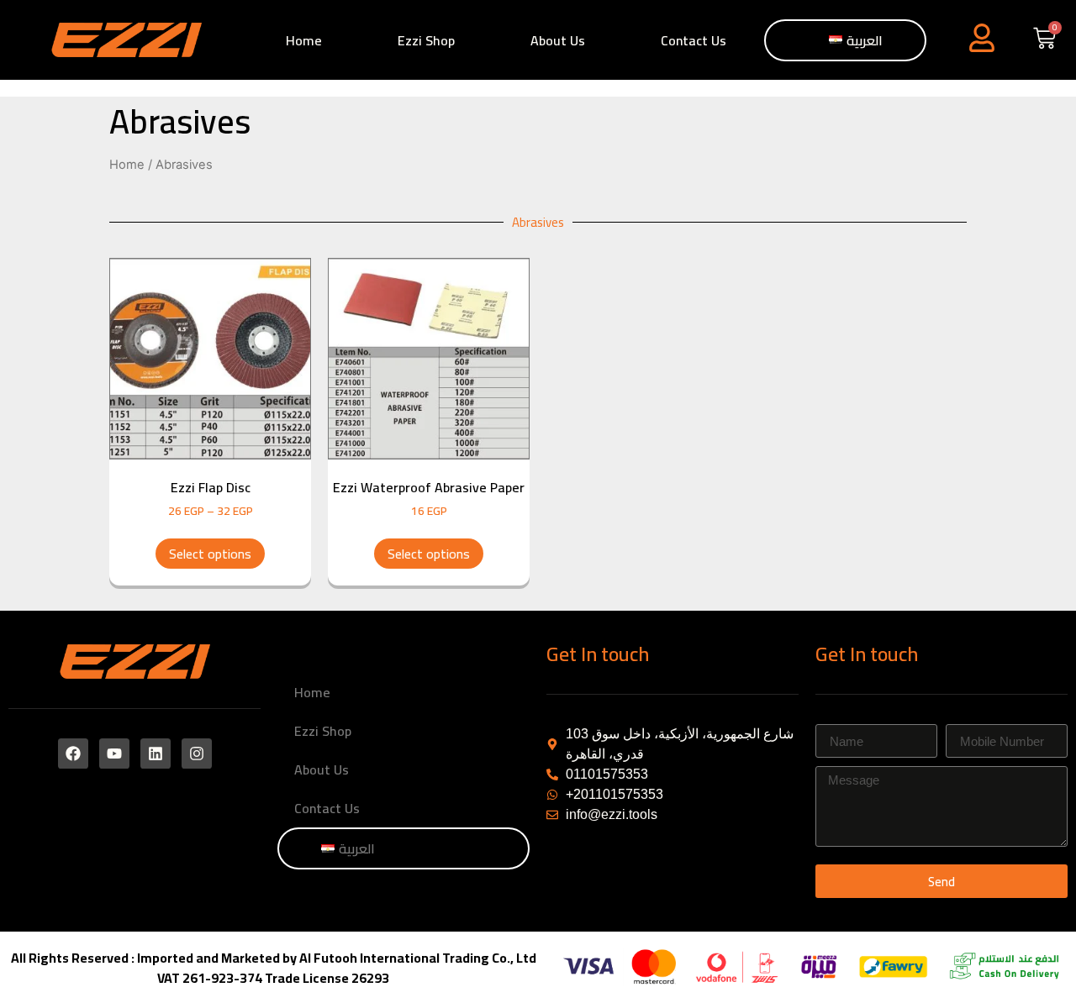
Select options (210, 553)
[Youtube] (114, 753)
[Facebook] (73, 753)
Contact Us (693, 40)
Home (304, 40)
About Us (557, 40)
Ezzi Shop (426, 40)
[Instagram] (197, 753)
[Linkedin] (155, 753)
